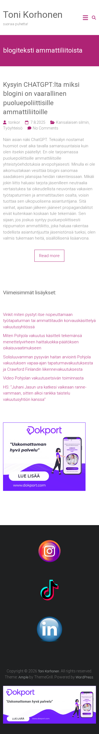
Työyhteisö (13, 128)
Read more (49, 255)
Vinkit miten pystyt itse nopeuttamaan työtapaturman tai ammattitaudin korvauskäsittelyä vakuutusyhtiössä (49, 320)
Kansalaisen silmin (72, 122)
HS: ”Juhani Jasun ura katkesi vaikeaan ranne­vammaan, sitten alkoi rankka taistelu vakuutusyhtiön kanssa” (44, 393)
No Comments (45, 128)
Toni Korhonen (32, 14)
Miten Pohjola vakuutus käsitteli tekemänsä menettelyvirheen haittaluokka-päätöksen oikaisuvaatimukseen (42, 341)
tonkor (14, 122)
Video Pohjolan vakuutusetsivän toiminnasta (43, 378)
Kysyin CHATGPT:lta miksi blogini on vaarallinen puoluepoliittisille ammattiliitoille (41, 98)
